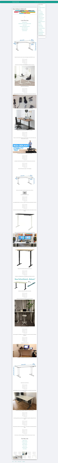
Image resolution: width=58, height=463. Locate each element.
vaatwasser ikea (40, 20)
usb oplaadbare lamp (40, 18)
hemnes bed (29, 10)
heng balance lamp (21, 13)
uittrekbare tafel (40, 25)
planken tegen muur (24, 22)
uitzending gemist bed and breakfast (41, 22)
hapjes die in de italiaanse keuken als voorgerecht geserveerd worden (28, 12)
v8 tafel (39, 6)
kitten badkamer (25, 448)
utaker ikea (39, 10)
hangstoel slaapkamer (16, 11)
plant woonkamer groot (25, 27)
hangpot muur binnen (17, 10)
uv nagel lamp (40, 29)
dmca (13, 461)
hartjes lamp (20, 11)
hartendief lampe (16, 12)
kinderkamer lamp (24, 443)
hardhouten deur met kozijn (32, 11)
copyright (23, 461)
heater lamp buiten (22, 10)
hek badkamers (28, 13)
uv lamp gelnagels (40, 13)
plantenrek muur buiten (25, 29)
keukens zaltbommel (24, 444)
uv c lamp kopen (40, 11)
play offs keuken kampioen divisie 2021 (25, 26)
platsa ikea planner (24, 30)
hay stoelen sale (24, 11)
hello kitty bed (32, 10)
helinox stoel (25, 13)
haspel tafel (19, 12)
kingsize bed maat (25, 440)
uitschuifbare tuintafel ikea (41, 7)
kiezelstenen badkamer (24, 441)
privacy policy (19, 461)
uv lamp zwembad (40, 26)
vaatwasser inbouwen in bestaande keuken (41, 33)
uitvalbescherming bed (41, 14)
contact (16, 461)
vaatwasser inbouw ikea (41, 17)
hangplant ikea (26, 10)
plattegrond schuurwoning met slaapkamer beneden (24, 23)
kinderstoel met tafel (24, 447)
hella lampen (27, 11)
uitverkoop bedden (40, 34)
